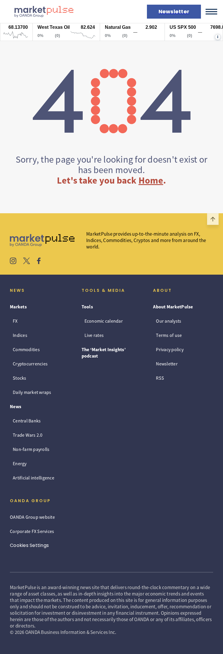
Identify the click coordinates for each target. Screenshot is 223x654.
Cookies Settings (29, 545)
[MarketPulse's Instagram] (13, 261)
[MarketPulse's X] (26, 261)
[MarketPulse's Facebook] (39, 261)
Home (151, 180)
